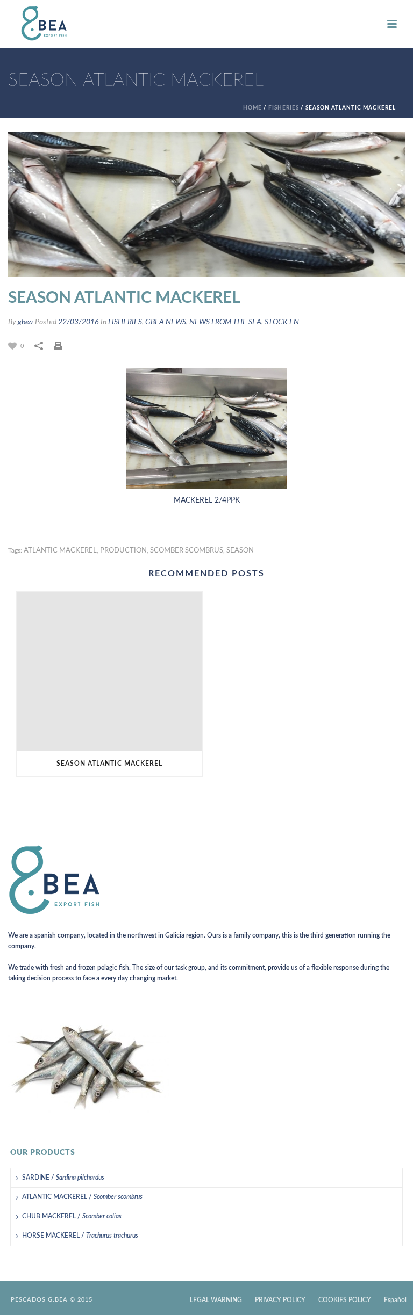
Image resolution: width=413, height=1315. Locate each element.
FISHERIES (283, 108)
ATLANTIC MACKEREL (60, 550)
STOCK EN (282, 322)
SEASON (240, 550)
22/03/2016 (78, 322)
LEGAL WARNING (216, 1300)
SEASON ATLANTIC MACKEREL (109, 763)
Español (395, 1300)
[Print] (63, 346)
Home (252, 108)
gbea (25, 322)
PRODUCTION (123, 550)
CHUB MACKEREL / (72, 1216)
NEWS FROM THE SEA (225, 322)
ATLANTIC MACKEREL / (82, 1197)
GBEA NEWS (165, 322)
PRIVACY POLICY (280, 1300)
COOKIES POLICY (344, 1300)
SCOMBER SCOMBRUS (186, 550)
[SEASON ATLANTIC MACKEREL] (109, 671)
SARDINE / (63, 1177)
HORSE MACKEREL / (80, 1235)
